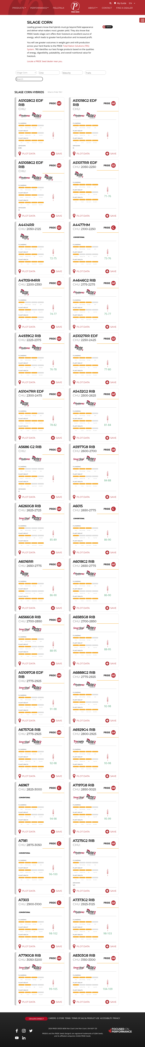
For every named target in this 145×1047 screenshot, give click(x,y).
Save (59, 153)
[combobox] (26, 72)
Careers (52, 1018)
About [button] (92, 8)
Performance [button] (38, 8)
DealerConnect (36, 1019)
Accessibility (106, 1018)
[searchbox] (49, 73)
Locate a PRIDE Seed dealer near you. (45, 61)
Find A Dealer (124, 8)
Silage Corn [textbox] (22, 72)
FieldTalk (58, 8)
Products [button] (18, 8)
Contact (107, 8)
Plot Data (28, 153)
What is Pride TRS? (55, 92)
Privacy (116, 1018)
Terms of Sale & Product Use (85, 1018)
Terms (68, 1018)
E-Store (60, 1018)
